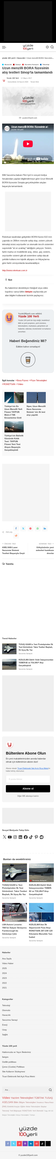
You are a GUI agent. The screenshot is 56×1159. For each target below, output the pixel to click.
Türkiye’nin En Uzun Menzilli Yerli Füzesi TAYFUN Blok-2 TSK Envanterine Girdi (13, 412)
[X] (13, 1143)
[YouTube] (36, 1143)
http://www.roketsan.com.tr (14, 270)
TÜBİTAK (39, 1098)
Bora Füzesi (22, 380)
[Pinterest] (30, 528)
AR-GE (50, 1111)
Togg (46, 1111)
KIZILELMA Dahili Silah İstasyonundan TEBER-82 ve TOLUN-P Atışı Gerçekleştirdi (36, 663)
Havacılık (8, 64)
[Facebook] (16, 528)
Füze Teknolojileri (39, 380)
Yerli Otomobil (37, 1111)
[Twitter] (23, 528)
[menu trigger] (5, 47)
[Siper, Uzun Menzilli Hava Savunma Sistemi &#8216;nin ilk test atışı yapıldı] (36, 397)
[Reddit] (16, 536)
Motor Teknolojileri (33, 1107)
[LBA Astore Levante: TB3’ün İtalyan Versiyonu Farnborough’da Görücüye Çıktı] (14, 912)
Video (20, 384)
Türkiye (32, 1115)
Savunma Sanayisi (32, 64)
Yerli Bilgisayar (16, 1111)
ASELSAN (7, 1102)
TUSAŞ (49, 1098)
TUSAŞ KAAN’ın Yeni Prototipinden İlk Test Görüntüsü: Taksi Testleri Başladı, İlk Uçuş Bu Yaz (36, 647)
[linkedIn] (45, 528)
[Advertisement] (28, 21)
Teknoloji (46, 64)
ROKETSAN (9, 384)
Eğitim (22, 1107)
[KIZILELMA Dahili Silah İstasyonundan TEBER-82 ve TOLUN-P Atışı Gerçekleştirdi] (9, 664)
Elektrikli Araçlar (13, 1107)
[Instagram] (25, 1143)
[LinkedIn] (30, 1143)
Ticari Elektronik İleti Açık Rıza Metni (32, 768)
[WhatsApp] (37, 528)
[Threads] (48, 1143)
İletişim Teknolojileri (8, 1115)
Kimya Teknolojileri (22, 1115)
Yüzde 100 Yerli (13, 78)
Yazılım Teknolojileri (22, 1097)
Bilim (16, 1102)
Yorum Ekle (34, 82)
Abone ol (28, 788)
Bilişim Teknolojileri (27, 1102)
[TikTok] (42, 1143)
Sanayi (18, 64)
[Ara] (52, 47)
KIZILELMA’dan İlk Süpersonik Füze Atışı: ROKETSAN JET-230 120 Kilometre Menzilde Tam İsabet (41, 930)
